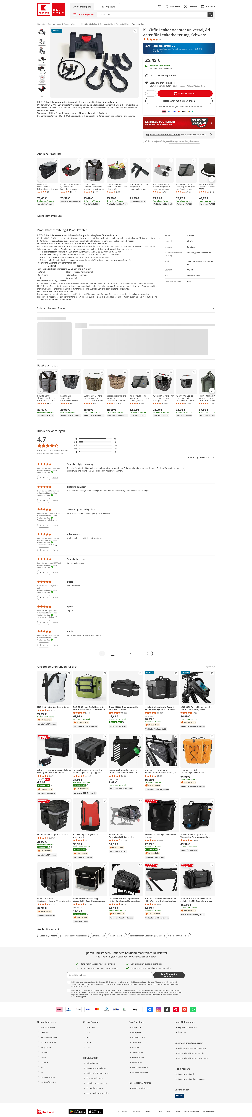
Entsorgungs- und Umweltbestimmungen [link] (182, 1111)
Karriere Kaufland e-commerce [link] (191, 1079)
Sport (43, 1067)
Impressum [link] (122, 1111)
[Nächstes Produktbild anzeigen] (42, 96)
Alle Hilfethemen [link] (93, 1063)
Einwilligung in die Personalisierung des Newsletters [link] (89, 992)
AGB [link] (160, 1111)
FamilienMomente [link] (140, 1067)
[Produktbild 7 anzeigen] (42, 88)
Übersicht (90, 1027)
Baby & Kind (46, 1047)
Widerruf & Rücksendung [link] (97, 1073)
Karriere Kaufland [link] (186, 1074)
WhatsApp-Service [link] (140, 1072)
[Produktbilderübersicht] (42, 62)
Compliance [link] (135, 1111)
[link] (108, 6)
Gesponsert (41, 184)
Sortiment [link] (136, 1042)
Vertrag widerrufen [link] (94, 1078)
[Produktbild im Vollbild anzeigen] (94, 62)
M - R (88, 1042)
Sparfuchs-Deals (48, 1027)
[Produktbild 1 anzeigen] (42, 32)
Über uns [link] (182, 1032)
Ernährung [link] (137, 1062)
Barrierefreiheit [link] (209, 1111)
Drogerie (44, 1062)
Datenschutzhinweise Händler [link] (191, 1053)
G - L (88, 1037)
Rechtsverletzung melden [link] (97, 1093)
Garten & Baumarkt (49, 1037)
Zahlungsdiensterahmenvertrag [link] (192, 1048)
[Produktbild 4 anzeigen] (42, 60)
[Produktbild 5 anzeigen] (42, 70)
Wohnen (44, 1052)
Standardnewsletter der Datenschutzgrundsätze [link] (87, 984)
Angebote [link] (136, 1027)
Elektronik (45, 1032)
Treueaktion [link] (137, 1052)
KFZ (42, 1072)
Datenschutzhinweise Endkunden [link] (193, 1058)
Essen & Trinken (48, 1077)
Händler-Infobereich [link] (141, 1088)
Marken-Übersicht (49, 1082)
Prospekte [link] (136, 1032)
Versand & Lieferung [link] (95, 1088)
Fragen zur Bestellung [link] (96, 1068)
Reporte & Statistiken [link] (187, 1027)
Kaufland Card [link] (138, 1037)
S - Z (88, 1047)
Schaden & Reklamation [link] (96, 1083)
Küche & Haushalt (48, 1042)
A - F (88, 1032)
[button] (95, 438)
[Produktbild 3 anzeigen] (42, 51)
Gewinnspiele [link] (138, 1057)
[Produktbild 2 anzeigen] (42, 41)
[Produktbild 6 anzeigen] (42, 79)
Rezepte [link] (135, 1047)
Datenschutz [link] (149, 1111)
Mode (43, 1057)
